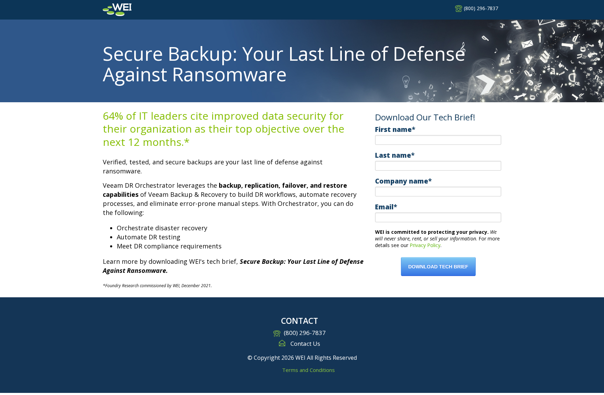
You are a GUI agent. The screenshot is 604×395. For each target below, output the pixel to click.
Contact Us (305, 344)
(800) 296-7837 (481, 8)
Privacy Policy (425, 245)
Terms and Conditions (308, 369)
